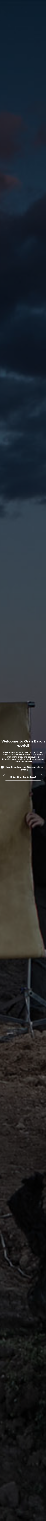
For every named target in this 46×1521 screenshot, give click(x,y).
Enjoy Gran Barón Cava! (23, 777)
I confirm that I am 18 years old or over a (24, 768)
